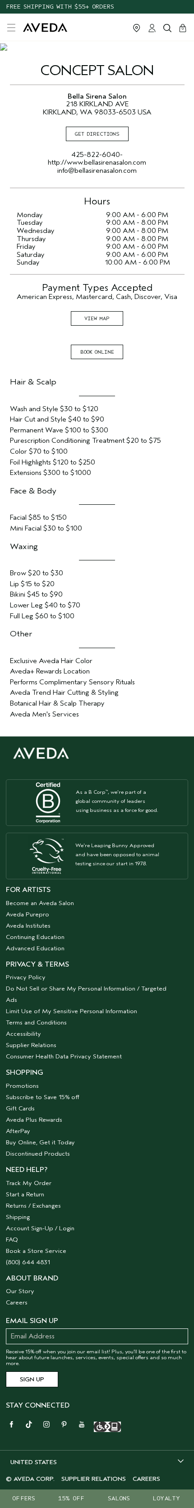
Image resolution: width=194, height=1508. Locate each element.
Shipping (18, 1217)
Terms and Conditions (36, 1022)
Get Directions (97, 134)
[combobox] (97, 1462)
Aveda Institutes (28, 925)
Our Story (20, 1291)
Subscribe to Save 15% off (42, 1097)
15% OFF (71, 1498)
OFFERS (23, 1498)
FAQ (12, 1239)
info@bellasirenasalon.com (97, 170)
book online (97, 352)
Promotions (22, 1086)
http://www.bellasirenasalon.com (97, 162)
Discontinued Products (38, 1153)
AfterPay (18, 1131)
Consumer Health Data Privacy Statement (64, 1056)
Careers (17, 1302)
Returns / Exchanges (33, 1205)
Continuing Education (35, 937)
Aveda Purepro (27, 914)
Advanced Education (35, 948)
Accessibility (23, 1034)
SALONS (119, 1498)
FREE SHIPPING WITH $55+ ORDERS (60, 6)
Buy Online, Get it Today (40, 1142)
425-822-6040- (97, 155)
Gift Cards (20, 1108)
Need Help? (26, 1170)
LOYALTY (166, 1498)
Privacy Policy (26, 977)
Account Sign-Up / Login (40, 1228)
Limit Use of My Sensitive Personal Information (71, 1011)
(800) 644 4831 (28, 1262)
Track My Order (28, 1183)
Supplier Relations (31, 1045)
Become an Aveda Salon (40, 903)
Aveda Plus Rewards (34, 1120)
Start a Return (25, 1194)
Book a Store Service (36, 1251)
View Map (97, 318)
